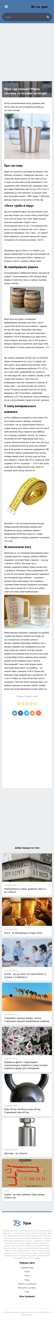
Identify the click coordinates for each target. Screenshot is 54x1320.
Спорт (27, 1291)
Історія (27, 1271)
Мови (27, 1280)
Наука (27, 1275)
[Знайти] (47, 17)
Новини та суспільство (27, 1284)
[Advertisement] (27, 54)
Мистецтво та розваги (27, 1287)
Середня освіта (31, 696)
